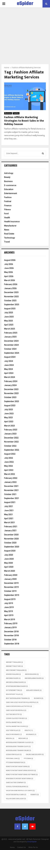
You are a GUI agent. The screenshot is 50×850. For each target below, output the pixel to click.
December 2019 (11, 583)
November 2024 (11, 345)
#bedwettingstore (14, 666)
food (6, 213)
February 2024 (10, 381)
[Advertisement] (25, 38)
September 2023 (11, 401)
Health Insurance (12, 221)
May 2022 (8, 466)
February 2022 (10, 478)
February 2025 (10, 333)
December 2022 (11, 438)
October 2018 (10, 640)
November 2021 (11, 490)
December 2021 (11, 486)
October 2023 (10, 397)
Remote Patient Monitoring (18, 766)
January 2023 (10, 434)
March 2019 (9, 619)
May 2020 (8, 563)
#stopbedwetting (14, 690)
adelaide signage (34, 690)
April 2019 (8, 615)
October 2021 (10, 494)
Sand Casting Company (16, 782)
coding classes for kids (16, 718)
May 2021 (8, 514)
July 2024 (8, 361)
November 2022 (11, 442)
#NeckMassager (13, 678)
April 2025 (8, 325)
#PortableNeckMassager (17, 686)
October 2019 (10, 591)
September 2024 (11, 353)
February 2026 (10, 284)
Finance (7, 205)
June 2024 (9, 365)
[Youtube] (32, 826)
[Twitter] (25, 826)
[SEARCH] (43, 153)
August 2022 (9, 454)
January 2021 (10, 530)
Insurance (31, 734)
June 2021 (9, 510)
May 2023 (8, 417)
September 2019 (11, 595)
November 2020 (11, 539)
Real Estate (9, 234)
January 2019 (10, 627)
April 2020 (8, 567)
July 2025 (8, 312)
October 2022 (10, 446)
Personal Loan (13, 758)
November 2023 (11, 393)
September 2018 (11, 644)
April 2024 (8, 373)
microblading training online (18, 750)
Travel (7, 242)
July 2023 (8, 409)
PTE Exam (28, 758)
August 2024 (9, 357)
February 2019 (10, 623)
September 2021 (11, 498)
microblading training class (18, 746)
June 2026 (9, 268)
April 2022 (8, 470)
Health (7, 217)
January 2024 (10, 385)
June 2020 (9, 559)
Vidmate (34, 794)
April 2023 (8, 421)
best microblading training (18, 698)
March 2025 (9, 329)
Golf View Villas (13, 730)
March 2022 (9, 474)
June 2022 (9, 462)
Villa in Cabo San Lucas (16, 798)
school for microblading (17, 786)
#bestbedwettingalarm (16, 670)
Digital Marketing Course (17, 726)
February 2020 (10, 575)
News (6, 230)
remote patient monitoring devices (21, 770)
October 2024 (10, 349)
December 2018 (11, 631)
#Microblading (32, 674)
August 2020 (9, 551)
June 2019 (9, 607)
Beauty (7, 177)
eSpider (25, 3)
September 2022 (11, 450)
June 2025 (9, 317)
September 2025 (11, 304)
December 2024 (11, 341)
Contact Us (21, 847)
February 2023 (10, 430)
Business (8, 113)
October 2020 (10, 543)
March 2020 (9, 571)
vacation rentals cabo (16, 794)
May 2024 (8, 369)
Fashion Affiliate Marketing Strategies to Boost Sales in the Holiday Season (24, 121)
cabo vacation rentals (16, 710)
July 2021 (8, 506)
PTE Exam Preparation (15, 762)
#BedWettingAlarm (14, 662)
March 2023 (9, 426)
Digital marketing (14, 722)
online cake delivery (35, 754)
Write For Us (33, 847)
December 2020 (11, 535)
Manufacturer (10, 226)
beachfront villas (14, 694)
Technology (9, 238)
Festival (7, 201)
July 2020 (8, 555)
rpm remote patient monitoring (19, 778)
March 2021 (9, 522)
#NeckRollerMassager (16, 682)
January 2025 (10, 337)
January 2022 (10, 482)
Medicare (23, 738)
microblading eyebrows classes (19, 742)
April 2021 (8, 518)
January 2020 (10, 579)
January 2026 (10, 288)
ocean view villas (14, 754)
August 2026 (9, 260)
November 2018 (11, 635)
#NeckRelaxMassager (34, 678)
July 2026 (8, 264)
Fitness (7, 209)
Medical (10, 738)
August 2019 (9, 599)
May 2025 (8, 321)
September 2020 (11, 547)
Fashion (16, 113)
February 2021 (10, 526)
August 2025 (9, 308)
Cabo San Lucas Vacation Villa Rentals (22, 702)
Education (8, 189)
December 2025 (11, 292)
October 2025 (10, 300)
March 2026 (9, 280)
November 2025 (11, 296)
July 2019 (8, 603)
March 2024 (9, 377)
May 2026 (8, 272)
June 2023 (9, 413)
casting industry (14, 714)
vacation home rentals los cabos (20, 790)
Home (12, 847)
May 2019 (8, 611)
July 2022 (8, 458)
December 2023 (11, 389)
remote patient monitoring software (22, 774)
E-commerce (10, 185)
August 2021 (9, 502)
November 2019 (11, 587)
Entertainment (10, 193)
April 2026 (8, 276)
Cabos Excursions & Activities (19, 706)
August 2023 (9, 405)
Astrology (8, 173)
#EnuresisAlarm (13, 674)
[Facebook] (17, 826)
